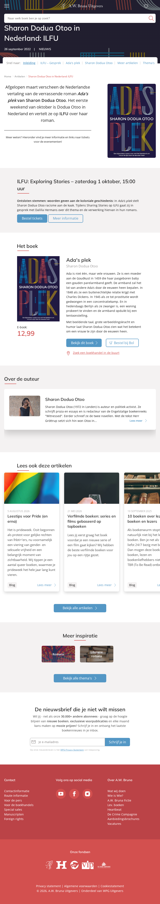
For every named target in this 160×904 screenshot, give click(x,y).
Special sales (13, 809)
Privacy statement (48, 886)
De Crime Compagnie (122, 814)
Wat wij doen (117, 791)
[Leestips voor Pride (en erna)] (31, 532)
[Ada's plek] (38, 288)
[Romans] (58, 654)
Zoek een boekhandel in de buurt (96, 353)
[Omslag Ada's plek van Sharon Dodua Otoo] (132, 159)
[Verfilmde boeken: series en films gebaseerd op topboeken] (91, 532)
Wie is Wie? (115, 796)
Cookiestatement (112, 886)
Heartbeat (114, 809)
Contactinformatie (16, 791)
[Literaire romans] (96, 654)
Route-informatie (16, 796)
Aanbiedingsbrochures (123, 819)
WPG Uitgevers (113, 891)
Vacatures (114, 824)
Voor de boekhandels (19, 805)
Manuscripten (14, 814)
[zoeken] (152, 18)
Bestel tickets (32, 218)
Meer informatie (65, 218)
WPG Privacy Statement (72, 749)
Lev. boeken (116, 805)
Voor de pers (13, 800)
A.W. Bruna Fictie (119, 800)
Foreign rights (14, 819)
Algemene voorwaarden (80, 886)
